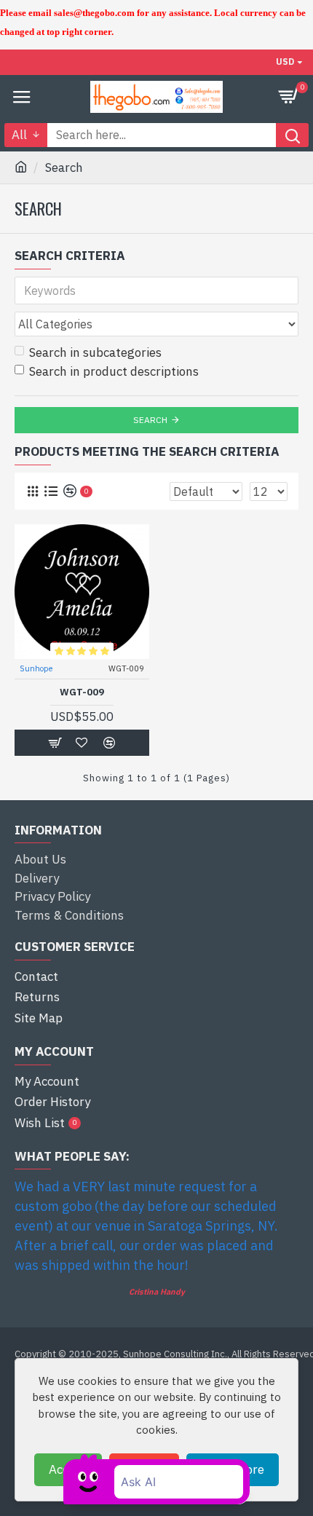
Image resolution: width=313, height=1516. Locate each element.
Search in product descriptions (114, 371)
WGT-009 (82, 692)
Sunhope (36, 668)
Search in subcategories (95, 352)
